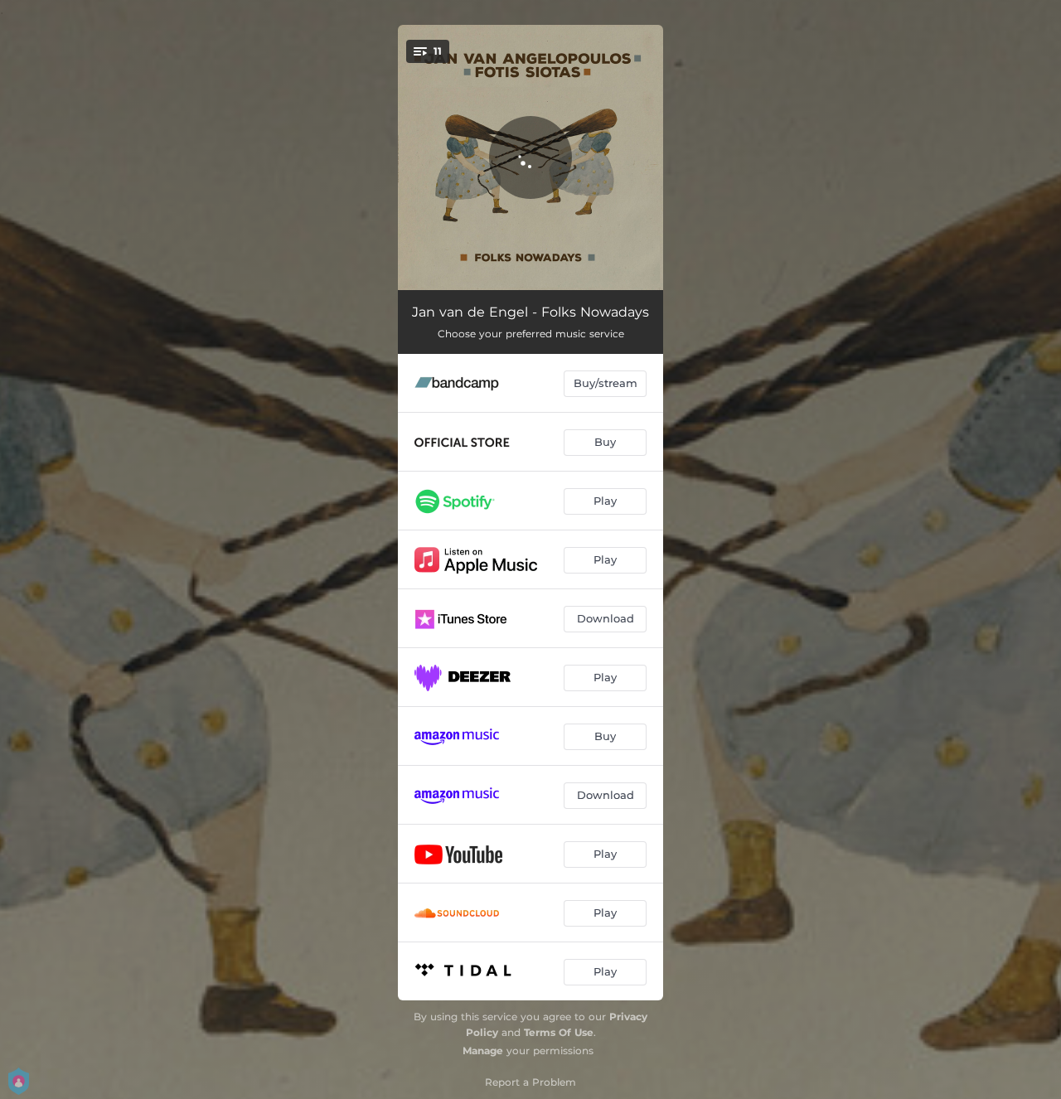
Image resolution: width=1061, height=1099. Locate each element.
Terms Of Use (558, 1032)
